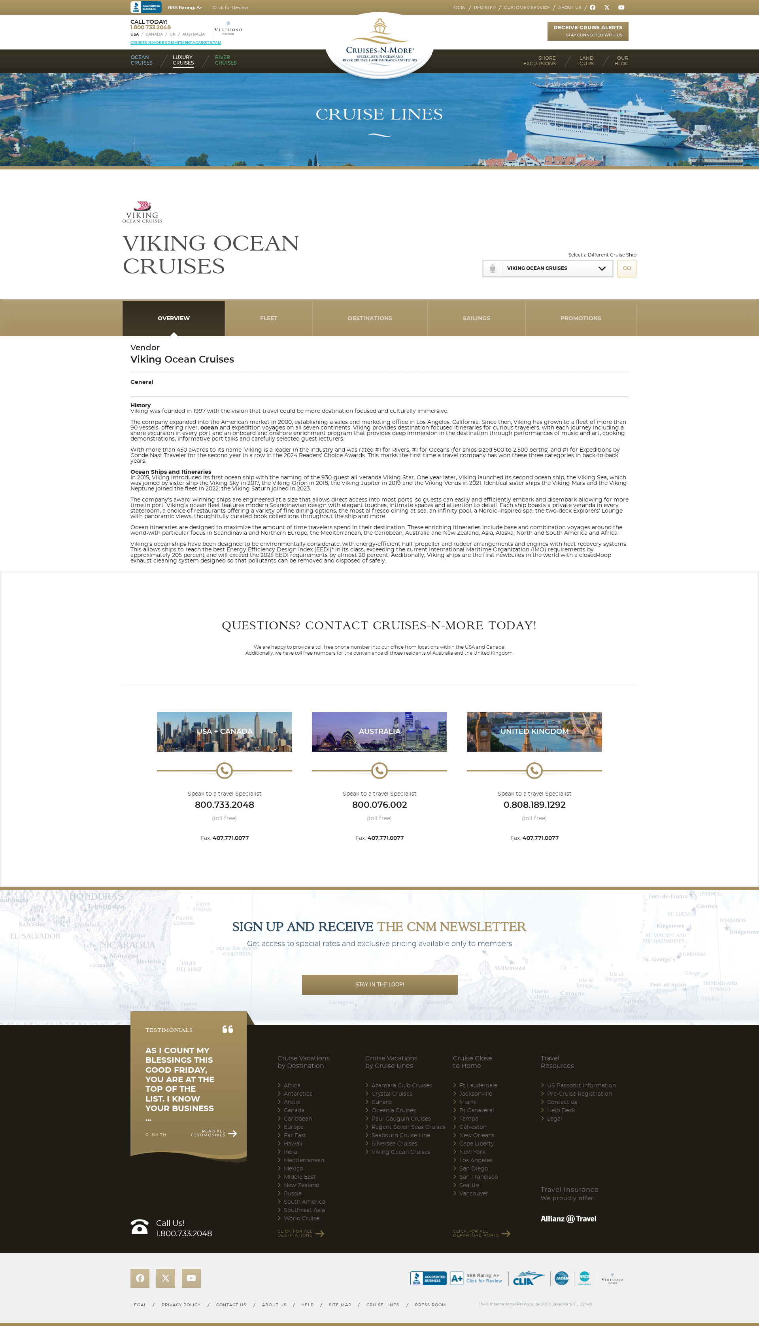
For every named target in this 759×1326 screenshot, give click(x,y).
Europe (294, 1127)
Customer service (527, 8)
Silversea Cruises (394, 1144)
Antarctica (298, 1094)
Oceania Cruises (394, 1110)
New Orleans (477, 1135)
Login (458, 8)
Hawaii (293, 1144)
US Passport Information (581, 1086)
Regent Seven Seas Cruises (409, 1127)
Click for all (295, 1233)
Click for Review (230, 8)
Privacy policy (181, 1305)
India (290, 1152)
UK (173, 34)
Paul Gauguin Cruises (401, 1119)
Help (307, 1305)
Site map (340, 1305)
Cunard (382, 1102)
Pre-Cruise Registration (579, 1094)
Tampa (468, 1119)
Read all (208, 1133)
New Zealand (301, 1185)
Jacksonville (475, 1094)
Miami (468, 1102)
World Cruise (301, 1219)
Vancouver (473, 1194)
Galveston (473, 1127)
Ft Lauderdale (478, 1086)
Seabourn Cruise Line (401, 1135)
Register (485, 8)
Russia (293, 1194)
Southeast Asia (304, 1210)
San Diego (473, 1169)
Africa (292, 1086)
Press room (431, 1305)
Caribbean (298, 1119)
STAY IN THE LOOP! (379, 985)
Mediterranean (304, 1160)
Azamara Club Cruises (402, 1086)
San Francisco (478, 1177)
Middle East (300, 1177)
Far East (295, 1135)
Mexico (293, 1169)
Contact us (562, 1102)
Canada (154, 34)
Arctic (292, 1102)
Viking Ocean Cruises (401, 1152)
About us (570, 8)
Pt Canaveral (476, 1110)
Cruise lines (383, 1305)
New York (472, 1152)
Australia (193, 34)
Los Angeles (476, 1160)
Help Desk (561, 1110)
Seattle (469, 1185)
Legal (554, 1119)
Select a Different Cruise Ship (602, 255)
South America (304, 1202)
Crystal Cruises (392, 1094)
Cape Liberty (476, 1144)
